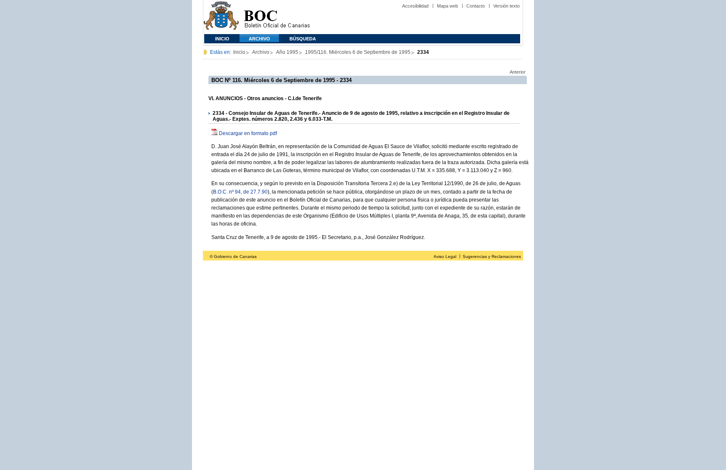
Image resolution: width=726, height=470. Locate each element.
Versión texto (506, 5)
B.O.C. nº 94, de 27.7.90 (240, 192)
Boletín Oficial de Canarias (277, 17)
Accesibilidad (415, 5)
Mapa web (447, 5)
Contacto (475, 5)
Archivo (259, 38)
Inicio (222, 38)
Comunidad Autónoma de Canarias (221, 17)
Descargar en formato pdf (248, 133)
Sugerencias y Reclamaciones (492, 256)
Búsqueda (302, 38)
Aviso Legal (445, 256)
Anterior (518, 71)
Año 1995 (287, 52)
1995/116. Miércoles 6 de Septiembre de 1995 (357, 52)
